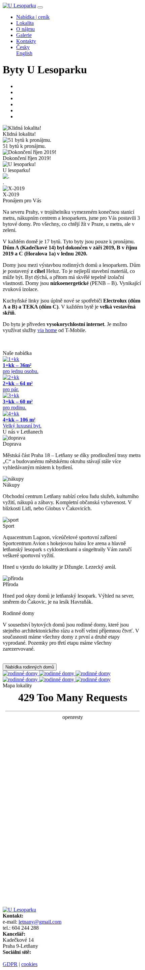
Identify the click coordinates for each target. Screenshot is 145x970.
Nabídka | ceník (33, 17)
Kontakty (26, 41)
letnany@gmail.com (40, 922)
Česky (23, 47)
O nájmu (25, 29)
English (24, 53)
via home (47, 330)
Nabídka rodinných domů (29, 667)
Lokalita (25, 23)
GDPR (10, 964)
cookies (29, 964)
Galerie (24, 35)
